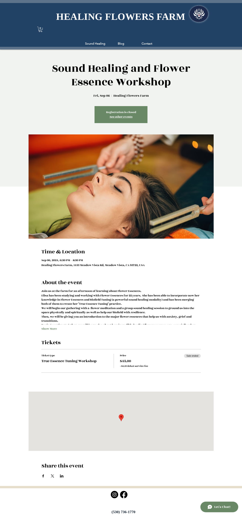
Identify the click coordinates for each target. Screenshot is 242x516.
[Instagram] (114, 494)
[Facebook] (123, 494)
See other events (121, 117)
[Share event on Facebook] (43, 475)
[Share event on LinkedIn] (62, 475)
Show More (49, 329)
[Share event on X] (52, 475)
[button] (40, 29)
